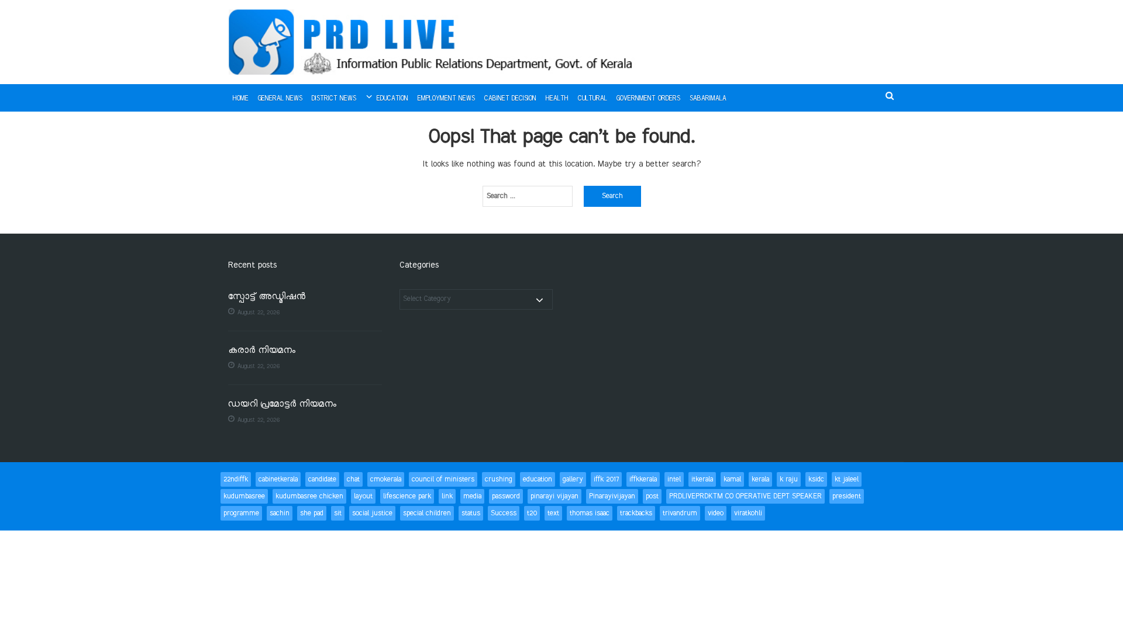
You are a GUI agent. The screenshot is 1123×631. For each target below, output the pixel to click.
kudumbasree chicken (309, 496)
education (537, 479)
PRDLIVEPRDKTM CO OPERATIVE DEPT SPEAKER (745, 496)
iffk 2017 (606, 479)
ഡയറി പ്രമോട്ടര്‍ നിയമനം (282, 404)
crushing (498, 479)
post (652, 496)
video (716, 513)
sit (338, 513)
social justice (372, 513)
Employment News (446, 99)
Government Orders (648, 99)
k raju (789, 479)
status (470, 513)
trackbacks (636, 513)
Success (503, 513)
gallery (573, 479)
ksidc (816, 479)
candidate (322, 479)
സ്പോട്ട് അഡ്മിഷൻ (266, 297)
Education (392, 99)
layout (363, 496)
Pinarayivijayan (612, 496)
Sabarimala (708, 99)
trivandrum (680, 513)
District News (334, 99)
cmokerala (385, 479)
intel (674, 479)
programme (241, 513)
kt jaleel (847, 479)
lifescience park (407, 496)
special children (427, 513)
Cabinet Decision (510, 99)
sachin (280, 513)
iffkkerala (643, 479)
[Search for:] (528, 196)
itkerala (702, 479)
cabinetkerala (278, 479)
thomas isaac (589, 513)
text (553, 513)
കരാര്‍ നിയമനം (261, 350)
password (506, 496)
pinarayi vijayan (554, 496)
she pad (311, 513)
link (447, 496)
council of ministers (443, 479)
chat (353, 479)
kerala (760, 479)
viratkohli (748, 513)
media (472, 496)
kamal (732, 479)
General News (280, 99)
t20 (532, 513)
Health (557, 99)
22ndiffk (235, 479)
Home (241, 99)
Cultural (592, 99)
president (846, 496)
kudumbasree (244, 496)
